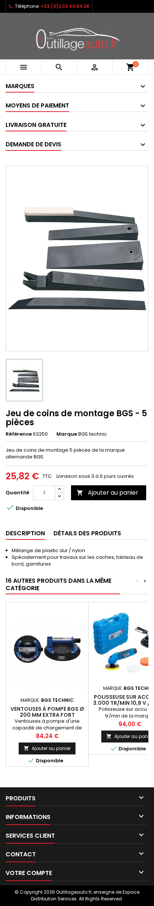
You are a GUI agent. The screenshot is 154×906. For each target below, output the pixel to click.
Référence (19, 434)
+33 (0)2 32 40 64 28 (65, 6)
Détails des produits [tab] (87, 533)
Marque (66, 434)
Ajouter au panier (107, 492)
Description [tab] (25, 533)
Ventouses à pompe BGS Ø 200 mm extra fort (47, 712)
